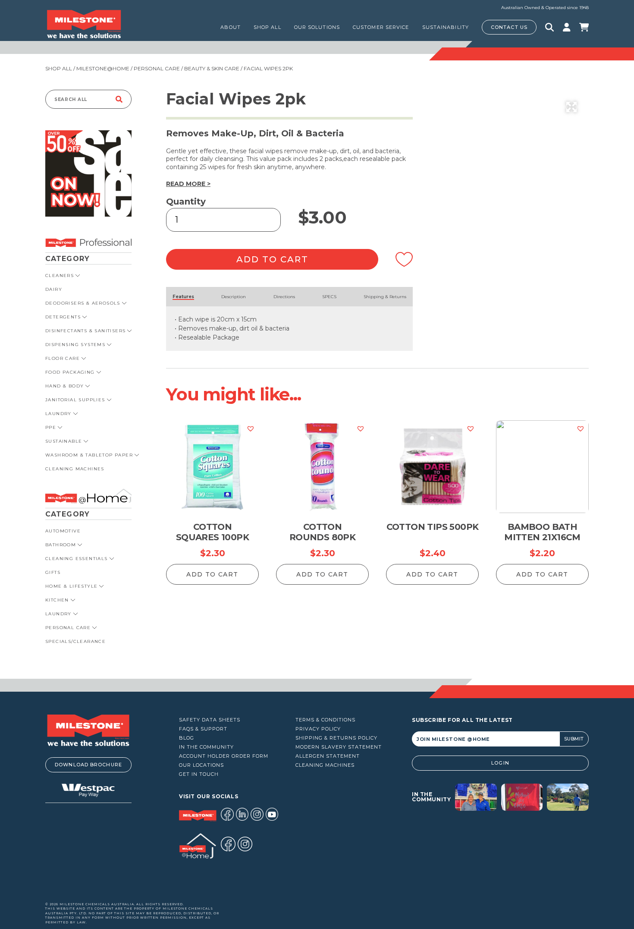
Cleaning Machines (325, 765)
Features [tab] (183, 296)
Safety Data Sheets (209, 720)
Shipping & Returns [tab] (385, 296)
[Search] (119, 99)
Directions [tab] (284, 296)
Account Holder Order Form (223, 756)
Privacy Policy (318, 729)
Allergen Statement (327, 756)
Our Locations (201, 765)
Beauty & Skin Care (211, 68)
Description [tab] (233, 296)
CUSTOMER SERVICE (381, 27)
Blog (186, 738)
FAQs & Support (203, 729)
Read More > (188, 184)
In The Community (206, 747)
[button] (571, 107)
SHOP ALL (267, 27)
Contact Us (509, 27)
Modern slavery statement (338, 747)
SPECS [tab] (329, 296)
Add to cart (272, 259)
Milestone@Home (102, 68)
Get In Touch (199, 774)
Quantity (186, 201)
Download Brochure (88, 765)
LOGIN (500, 763)
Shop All (58, 68)
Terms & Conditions (325, 720)
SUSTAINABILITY (445, 27)
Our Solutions (317, 27)
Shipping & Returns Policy (336, 738)
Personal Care (157, 68)
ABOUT (230, 27)
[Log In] (567, 27)
